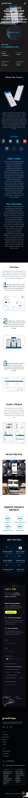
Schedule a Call (11, 612)
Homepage (5, 734)
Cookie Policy (5, 756)
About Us (4, 739)
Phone (8, 656)
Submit (10, 702)
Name (6, 640)
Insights (4, 742)
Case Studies (5, 737)
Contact (4, 744)
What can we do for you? (11, 663)
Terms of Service (6, 751)
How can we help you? (10, 681)
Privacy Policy (5, 753)
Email (6, 648)
